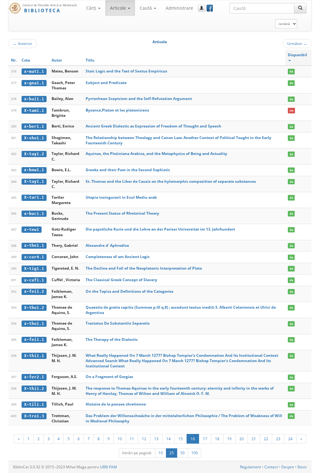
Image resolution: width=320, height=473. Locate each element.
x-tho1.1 (34, 323)
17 (205, 438)
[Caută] (300, 8)
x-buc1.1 (34, 213)
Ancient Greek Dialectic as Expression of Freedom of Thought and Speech (153, 126)
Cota (26, 60)
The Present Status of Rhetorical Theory (122, 213)
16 (193, 438)
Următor (297, 43)
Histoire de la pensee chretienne (116, 404)
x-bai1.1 (34, 99)
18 (217, 438)
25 (171, 453)
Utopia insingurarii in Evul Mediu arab (121, 197)
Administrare (179, 8)
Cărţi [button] (92, 8)
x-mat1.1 (34, 71)
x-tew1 (31, 229)
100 (194, 453)
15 (180, 438)
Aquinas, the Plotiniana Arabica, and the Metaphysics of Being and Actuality (156, 153)
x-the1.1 (34, 245)
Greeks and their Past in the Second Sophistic (128, 169)
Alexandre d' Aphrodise (107, 245)
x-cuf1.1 (34, 280)
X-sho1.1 (34, 138)
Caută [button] (146, 8)
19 (229, 438)
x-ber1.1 (34, 126)
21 (254, 438)
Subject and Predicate (106, 82)
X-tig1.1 (34, 268)
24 (290, 438)
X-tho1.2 (34, 307)
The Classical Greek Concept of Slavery (121, 279)
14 (168, 438)
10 (120, 438)
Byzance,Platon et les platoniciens (117, 110)
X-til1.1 (34, 404)
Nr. (14, 60)
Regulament (250, 467)
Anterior (22, 43)
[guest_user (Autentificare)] (201, 8)
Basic (302, 467)
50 (182, 453)
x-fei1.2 (34, 291)
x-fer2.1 (34, 377)
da (291, 71)
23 (278, 438)
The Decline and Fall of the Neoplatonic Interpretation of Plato (144, 268)
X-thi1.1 (34, 355)
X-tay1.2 (34, 154)
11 (132, 438)
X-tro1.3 (34, 416)
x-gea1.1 (34, 83)
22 (266, 438)
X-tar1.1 (34, 197)
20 (241, 438)
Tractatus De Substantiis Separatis (118, 323)
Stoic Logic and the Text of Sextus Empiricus (126, 71)
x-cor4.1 (34, 257)
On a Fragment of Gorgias (109, 376)
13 (156, 438)
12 (144, 438)
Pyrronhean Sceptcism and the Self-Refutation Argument (139, 98)
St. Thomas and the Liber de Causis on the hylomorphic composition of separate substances (171, 181)
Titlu (90, 60)
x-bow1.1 (34, 169)
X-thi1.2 (34, 388)
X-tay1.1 (34, 181)
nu (291, 110)
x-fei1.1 (34, 339)
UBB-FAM (108, 467)
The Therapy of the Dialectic (112, 339)
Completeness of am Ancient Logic (118, 256)
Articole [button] (118, 8)
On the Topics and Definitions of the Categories (129, 291)
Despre (287, 467)
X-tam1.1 (34, 110)
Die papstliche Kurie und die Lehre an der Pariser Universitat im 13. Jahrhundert (160, 229)
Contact (271, 467)
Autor (57, 60)
